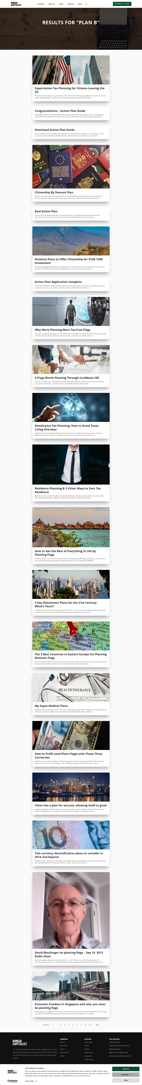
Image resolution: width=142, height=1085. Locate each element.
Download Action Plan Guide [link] (55, 130)
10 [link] (89, 1025)
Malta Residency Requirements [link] (118, 1052)
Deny (126, 1080)
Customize (124, 1074)
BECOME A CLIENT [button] (122, 4)
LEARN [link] (61, 4)
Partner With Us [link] (64, 1052)
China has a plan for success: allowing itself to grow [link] (71, 805)
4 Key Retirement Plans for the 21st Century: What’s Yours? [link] (66, 604)
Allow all (126, 1069)
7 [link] (77, 1025)
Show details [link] (29, 1081)
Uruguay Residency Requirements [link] (119, 1046)
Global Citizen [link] (88, 1052)
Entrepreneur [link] (88, 1056)
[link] (12, 1081)
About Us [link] (62, 1042)
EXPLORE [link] (71, 4)
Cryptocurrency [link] (89, 1059)
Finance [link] (86, 1046)
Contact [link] (62, 1056)
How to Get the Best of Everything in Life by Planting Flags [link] (65, 553)
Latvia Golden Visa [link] (114, 1042)
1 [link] (52, 1025)
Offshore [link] (87, 1049)
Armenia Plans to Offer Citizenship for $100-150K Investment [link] (69, 261)
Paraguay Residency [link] (115, 1049)
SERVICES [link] (51, 4)
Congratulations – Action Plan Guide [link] (60, 111)
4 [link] (64, 1025)
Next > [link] (98, 1025)
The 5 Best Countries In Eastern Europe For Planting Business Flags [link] (71, 656)
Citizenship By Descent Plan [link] (54, 192)
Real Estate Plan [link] (46, 211)
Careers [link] (62, 1049)
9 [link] (85, 1025)
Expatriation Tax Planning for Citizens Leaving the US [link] (70, 90)
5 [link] (68, 1025)
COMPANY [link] (40, 4)
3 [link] (60, 1025)
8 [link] (81, 1025)
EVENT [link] (80, 4)
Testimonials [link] (63, 1046)
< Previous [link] (45, 1025)
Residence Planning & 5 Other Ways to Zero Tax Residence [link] (68, 490)
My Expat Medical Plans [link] (51, 706)
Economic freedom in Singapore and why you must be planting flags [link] (70, 1006)
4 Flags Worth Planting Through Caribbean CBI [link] (67, 378)
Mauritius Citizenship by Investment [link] (120, 1056)
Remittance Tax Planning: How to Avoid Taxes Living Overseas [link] (67, 427)
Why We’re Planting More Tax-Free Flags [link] (62, 330)
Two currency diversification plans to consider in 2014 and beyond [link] (69, 855)
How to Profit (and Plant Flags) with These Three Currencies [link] (68, 755)
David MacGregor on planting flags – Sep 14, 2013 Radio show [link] (69, 954)
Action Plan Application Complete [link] (58, 282)
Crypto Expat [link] (88, 1042)
